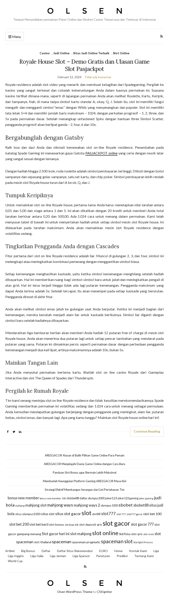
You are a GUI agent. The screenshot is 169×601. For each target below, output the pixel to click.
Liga (156, 551)
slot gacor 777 (142, 524)
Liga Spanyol (81, 556)
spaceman (61, 541)
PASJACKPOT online (101, 153)
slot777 (108, 513)
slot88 (96, 514)
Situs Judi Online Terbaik (91, 53)
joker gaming (146, 498)
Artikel (10, 551)
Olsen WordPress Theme (74, 592)
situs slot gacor (68, 513)
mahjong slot (36, 505)
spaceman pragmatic (86, 542)
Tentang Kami (144, 556)
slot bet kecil (39, 524)
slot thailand (42, 542)
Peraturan (103, 556)
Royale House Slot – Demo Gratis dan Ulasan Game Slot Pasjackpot (84, 65)
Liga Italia (36, 556)
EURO (103, 551)
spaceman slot (117, 541)
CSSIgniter (104, 592)
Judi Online (61, 53)
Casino (45, 53)
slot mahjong (81, 533)
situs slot (48, 514)
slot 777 (121, 514)
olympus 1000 (109, 505)
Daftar (46, 551)
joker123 (111, 498)
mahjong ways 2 (87, 505)
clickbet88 (72, 498)
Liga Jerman (58, 556)
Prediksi (122, 556)
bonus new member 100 (53, 498)
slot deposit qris (90, 524)
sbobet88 (141, 505)
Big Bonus (28, 551)
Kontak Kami (138, 551)
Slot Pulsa (124, 534)
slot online (105, 532)
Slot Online (121, 53)
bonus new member (23, 498)
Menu (16, 36)
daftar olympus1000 (92, 498)
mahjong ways (60, 505)
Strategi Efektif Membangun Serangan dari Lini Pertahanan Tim (85, 489)
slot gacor (116, 523)
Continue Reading (147, 431)
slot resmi (148, 534)
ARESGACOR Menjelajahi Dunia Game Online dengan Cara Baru (84, 464)
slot (86, 512)
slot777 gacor (135, 514)
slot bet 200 (19, 524)
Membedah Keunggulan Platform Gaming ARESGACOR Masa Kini (84, 481)
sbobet (126, 504)
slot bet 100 (152, 514)
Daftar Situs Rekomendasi (75, 551)
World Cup (15, 561)
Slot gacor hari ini (56, 534)
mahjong (20, 505)
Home (118, 551)
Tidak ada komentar (97, 77)
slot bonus (56, 524)
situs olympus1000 (27, 514)
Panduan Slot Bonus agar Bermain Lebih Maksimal (84, 472)
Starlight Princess (143, 542)
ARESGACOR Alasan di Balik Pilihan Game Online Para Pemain (84, 455)
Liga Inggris (16, 556)
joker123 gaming (128, 498)
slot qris (137, 534)
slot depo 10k (72, 524)
